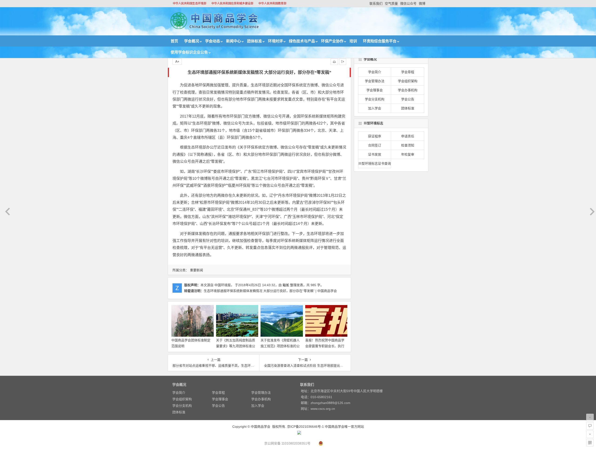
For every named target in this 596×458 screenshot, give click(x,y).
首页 (174, 41)
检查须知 (407, 145)
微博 (422, 3)
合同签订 (374, 145)
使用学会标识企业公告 (189, 52)
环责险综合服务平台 (379, 41)
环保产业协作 (332, 41)
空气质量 (391, 3)
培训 (353, 41)
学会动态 (212, 41)
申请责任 (407, 136)
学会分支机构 (374, 99)
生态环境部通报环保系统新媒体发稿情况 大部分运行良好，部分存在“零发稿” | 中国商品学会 (270, 291)
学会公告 (407, 99)
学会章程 (407, 72)
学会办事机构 (407, 90)
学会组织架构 (407, 81)
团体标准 (254, 41)
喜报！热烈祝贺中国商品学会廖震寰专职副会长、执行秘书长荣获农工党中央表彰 (324, 346)
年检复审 (407, 154)
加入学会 (374, 108)
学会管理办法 (374, 81)
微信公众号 (408, 3)
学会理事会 (374, 90)
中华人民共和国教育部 (272, 3)
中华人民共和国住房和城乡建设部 (232, 3)
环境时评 (275, 41)
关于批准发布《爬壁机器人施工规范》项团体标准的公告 (280, 346)
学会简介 (374, 72)
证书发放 (374, 154)
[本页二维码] (590, 442)
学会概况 (191, 41)
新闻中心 (233, 41)
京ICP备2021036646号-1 (305, 426)
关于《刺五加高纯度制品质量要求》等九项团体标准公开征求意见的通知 (235, 346)
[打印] (334, 61)
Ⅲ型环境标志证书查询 (374, 163)
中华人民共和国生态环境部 (189, 3)
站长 (286, 285)
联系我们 (376, 3)
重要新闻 (196, 270)
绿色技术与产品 (302, 41)
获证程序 (374, 136)
